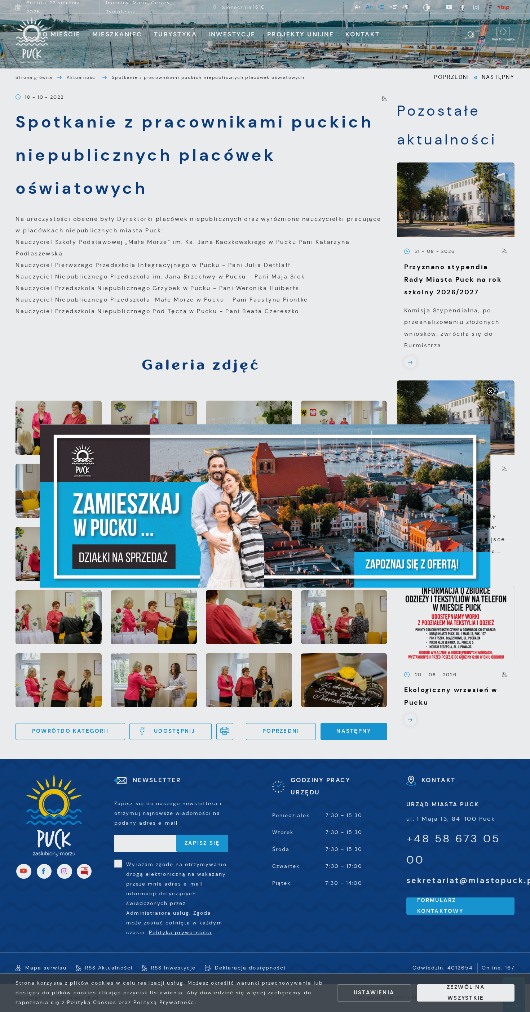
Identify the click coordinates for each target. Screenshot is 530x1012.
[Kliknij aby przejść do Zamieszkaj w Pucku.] (265, 506)
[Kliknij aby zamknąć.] (490, 392)
